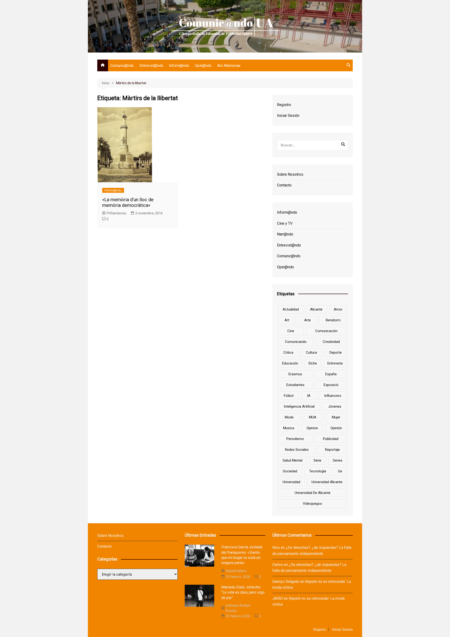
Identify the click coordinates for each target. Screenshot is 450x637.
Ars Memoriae (228, 65)
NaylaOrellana (236, 571)
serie (317, 460)
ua (340, 471)
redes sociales (297, 449)
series (337, 460)
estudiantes (295, 385)
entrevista (335, 363)
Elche (313, 363)
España (331, 374)
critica (288, 352)
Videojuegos (312, 503)
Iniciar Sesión (288, 115)
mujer (336, 417)
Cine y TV (284, 223)
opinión (336, 428)
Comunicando (296, 342)
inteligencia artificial (299, 406)
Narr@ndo (285, 234)
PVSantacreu (116, 213)
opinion (312, 428)
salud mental (292, 460)
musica (288, 428)
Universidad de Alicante (312, 493)
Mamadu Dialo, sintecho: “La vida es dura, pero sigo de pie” (243, 592)
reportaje (332, 449)
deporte (336, 352)
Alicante (316, 309)
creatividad (331, 342)
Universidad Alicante (326, 482)
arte (307, 320)
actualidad (291, 309)
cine (290, 331)
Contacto (284, 185)
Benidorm (333, 320)
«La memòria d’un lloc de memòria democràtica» (128, 202)
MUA (312, 417)
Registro (284, 104)
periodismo (295, 439)
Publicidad (330, 439)
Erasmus (295, 374)
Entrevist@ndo (151, 65)
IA (308, 396)
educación (290, 363)
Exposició (331, 385)
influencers (332, 396)
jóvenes (334, 406)
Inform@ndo (179, 65)
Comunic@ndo (122, 65)
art (287, 320)
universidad (291, 482)
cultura (311, 352)
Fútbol (288, 396)
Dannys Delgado (285, 581)
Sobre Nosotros (290, 174)
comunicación (326, 331)
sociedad (290, 471)
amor (338, 309)
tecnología (317, 471)
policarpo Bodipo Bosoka (238, 607)
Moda (289, 417)
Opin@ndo (203, 65)
